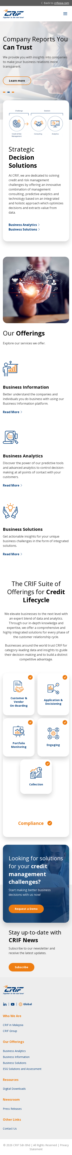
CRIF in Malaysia (13, 1025)
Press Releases (12, 1109)
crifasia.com (61, 3)
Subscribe (21, 967)
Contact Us (10, 1128)
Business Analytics (23, 225)
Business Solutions (23, 229)
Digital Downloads (14, 1088)
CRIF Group (10, 1031)
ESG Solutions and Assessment (22, 1069)
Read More (11, 412)
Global (27, 1004)
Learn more (17, 80)
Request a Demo (26, 909)
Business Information (16, 1057)
